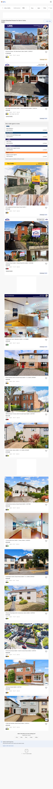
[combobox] (14, 8)
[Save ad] (46, 52)
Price (32, 8)
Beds (39, 8)
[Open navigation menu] (51, 2)
